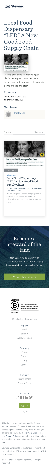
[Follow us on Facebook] (22, 397)
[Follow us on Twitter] (31, 397)
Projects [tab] (7, 132)
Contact (24, 356)
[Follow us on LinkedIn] (27, 397)
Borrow (24, 333)
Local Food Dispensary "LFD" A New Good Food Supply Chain (24, 189)
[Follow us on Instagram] (18, 397)
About (24, 352)
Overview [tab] (38, 132)
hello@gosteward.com (26, 319)
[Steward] (11, 6)
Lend (24, 329)
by (8, 188)
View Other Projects (24, 277)
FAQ (24, 360)
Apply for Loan (24, 338)
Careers (24, 364)
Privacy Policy (24, 383)
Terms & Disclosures (34, 433)
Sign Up (24, 405)
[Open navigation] (43, 5)
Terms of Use (24, 379)
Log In (25, 411)
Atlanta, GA (11, 175)
